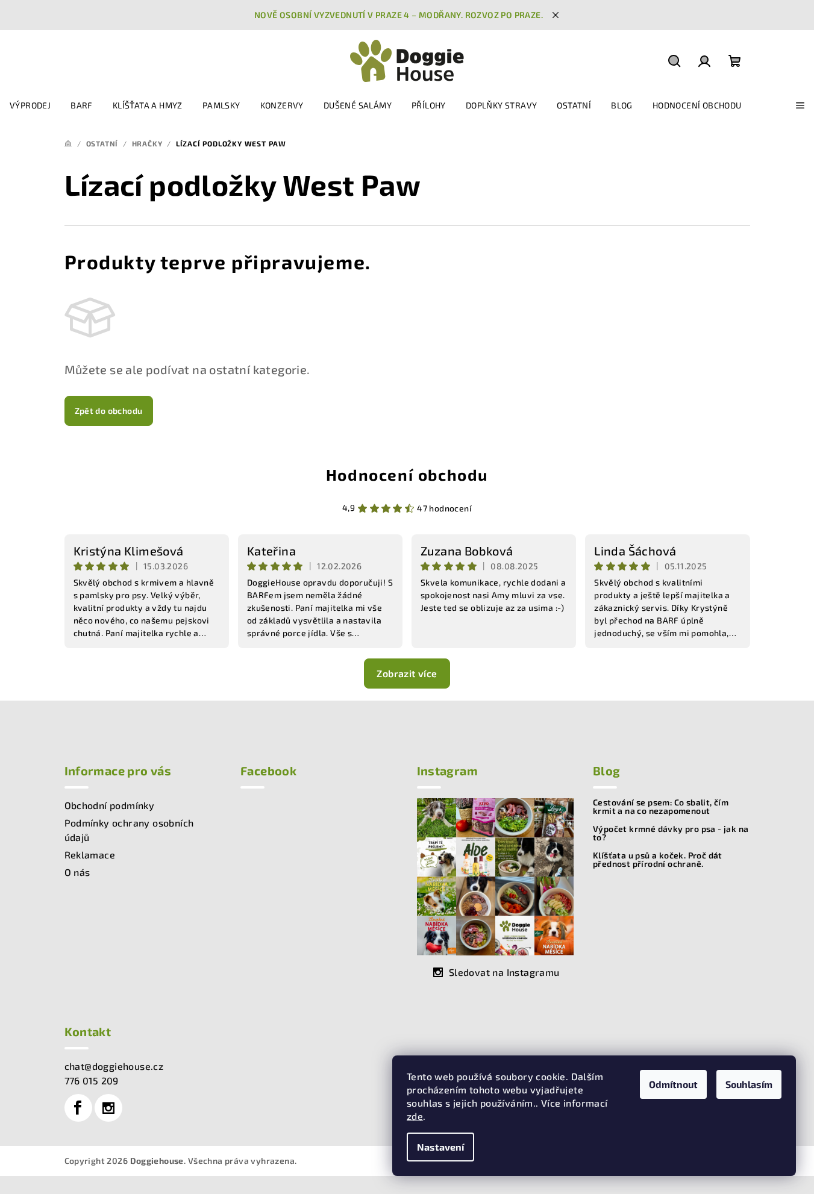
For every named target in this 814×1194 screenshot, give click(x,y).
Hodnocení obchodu (407, 474)
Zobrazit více (407, 673)
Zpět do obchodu (109, 410)
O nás (77, 872)
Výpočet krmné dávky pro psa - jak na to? (670, 833)
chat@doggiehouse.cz (114, 1066)
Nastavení (440, 1146)
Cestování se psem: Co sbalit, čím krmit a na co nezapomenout (660, 806)
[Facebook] (78, 1108)
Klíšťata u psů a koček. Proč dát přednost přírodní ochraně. (657, 859)
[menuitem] (30, 105)
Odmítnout (673, 1084)
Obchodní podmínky (109, 805)
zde (415, 1116)
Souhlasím (748, 1084)
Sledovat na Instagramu (504, 972)
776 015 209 (91, 1080)
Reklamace (90, 854)
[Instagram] (108, 1108)
